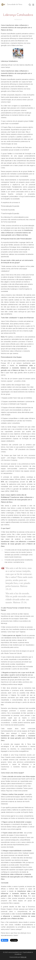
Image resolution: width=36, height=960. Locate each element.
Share (5, 940)
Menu (33, 4)
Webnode (23, 957)
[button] (29, 4)
